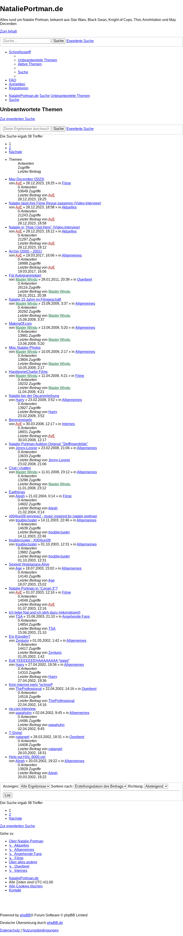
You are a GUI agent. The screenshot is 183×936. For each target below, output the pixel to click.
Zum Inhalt (8, 31)
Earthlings (17, 492)
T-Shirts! (15, 733)
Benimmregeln (20, 420)
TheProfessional (29, 689)
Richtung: (136, 786)
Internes (68, 424)
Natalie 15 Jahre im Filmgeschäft (35, 299)
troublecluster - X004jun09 (30, 540)
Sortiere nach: (62, 786)
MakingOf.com (20, 323)
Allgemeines (72, 255)
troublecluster (26, 520)
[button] (15, 152)
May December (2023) (26, 179)
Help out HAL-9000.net (27, 757)
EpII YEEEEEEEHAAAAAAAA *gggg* (39, 660)
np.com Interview (22, 709)
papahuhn (24, 713)
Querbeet (84, 279)
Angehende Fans (76, 616)
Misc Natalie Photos (25, 348)
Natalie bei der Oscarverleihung (34, 396)
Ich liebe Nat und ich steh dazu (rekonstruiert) (44, 612)
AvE (18, 183)
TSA (19, 616)
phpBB (25, 915)
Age (18, 568)
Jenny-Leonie (26, 448)
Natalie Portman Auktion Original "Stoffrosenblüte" (48, 444)
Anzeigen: (11, 786)
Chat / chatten (20, 468)
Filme (66, 183)
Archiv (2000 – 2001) (25, 251)
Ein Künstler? (19, 636)
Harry (20, 400)
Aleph (20, 496)
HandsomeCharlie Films (28, 372)
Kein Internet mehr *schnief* (31, 685)
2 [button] (10, 148)
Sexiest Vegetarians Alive (29, 564)
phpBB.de (55, 923)
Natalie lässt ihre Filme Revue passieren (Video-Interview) (55, 203)
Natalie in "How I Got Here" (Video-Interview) (44, 227)
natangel (22, 737)
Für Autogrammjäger (25, 275)
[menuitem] (37, 60)
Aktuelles (69, 207)
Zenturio (22, 640)
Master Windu (26, 279)
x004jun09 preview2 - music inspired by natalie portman (53, 516)
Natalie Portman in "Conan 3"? (33, 588)
